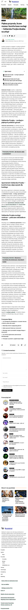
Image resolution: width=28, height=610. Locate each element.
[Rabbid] (14, 1)
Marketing (12, 400)
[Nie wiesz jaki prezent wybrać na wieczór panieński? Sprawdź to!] (5, 415)
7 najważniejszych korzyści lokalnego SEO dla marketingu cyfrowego (15, 403)
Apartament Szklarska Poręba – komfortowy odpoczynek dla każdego (12, 79)
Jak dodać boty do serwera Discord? (17, 477)
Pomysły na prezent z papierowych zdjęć (13, 338)
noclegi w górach (10, 312)
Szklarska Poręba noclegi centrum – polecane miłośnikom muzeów (13, 84)
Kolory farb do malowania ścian (9, 580)
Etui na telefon (5, 584)
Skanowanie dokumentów (7, 597)
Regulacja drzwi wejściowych (8, 599)
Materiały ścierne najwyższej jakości (12, 325)
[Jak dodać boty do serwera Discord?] (5, 476)
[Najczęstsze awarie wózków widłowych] (21, 509)
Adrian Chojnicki (11, 39)
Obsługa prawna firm (6, 588)
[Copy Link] (14, 36)
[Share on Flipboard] (10, 36)
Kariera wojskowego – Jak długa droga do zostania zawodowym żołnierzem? (7, 517)
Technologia (12, 427)
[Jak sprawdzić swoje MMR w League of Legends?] (5, 469)
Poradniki (12, 461)
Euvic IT (3, 590)
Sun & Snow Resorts (11, 204)
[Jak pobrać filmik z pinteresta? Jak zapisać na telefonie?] (5, 449)
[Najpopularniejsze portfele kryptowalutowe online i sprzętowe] (21, 493)
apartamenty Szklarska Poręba (16, 202)
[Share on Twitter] (7, 36)
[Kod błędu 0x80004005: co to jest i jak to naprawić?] (5, 442)
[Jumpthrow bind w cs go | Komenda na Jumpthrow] (5, 463)
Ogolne (3, 20)
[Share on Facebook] (5, 36)
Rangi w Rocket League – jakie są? (16, 423)
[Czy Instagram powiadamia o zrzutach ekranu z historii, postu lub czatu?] (5, 409)
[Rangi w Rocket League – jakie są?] (5, 422)
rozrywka (12, 414)
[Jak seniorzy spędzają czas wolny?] (7, 493)
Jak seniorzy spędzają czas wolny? (5, 500)
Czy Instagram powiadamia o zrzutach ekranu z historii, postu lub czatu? (17, 410)
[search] (25, 1)
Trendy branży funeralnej (7, 603)
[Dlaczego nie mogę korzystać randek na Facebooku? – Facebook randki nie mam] (5, 436)
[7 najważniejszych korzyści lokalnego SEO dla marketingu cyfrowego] (5, 402)
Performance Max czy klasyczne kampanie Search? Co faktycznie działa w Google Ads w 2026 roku (16, 457)
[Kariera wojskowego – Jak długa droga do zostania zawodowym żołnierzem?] (7, 509)
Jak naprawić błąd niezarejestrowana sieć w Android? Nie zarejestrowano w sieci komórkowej (17, 430)
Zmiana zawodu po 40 (6, 605)
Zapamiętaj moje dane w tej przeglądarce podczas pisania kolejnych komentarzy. (14, 386)
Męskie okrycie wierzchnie (7, 594)
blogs (17, 512)
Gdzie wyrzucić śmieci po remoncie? (12, 328)
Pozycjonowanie (5, 608)
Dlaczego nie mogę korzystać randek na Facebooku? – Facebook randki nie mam (16, 437)
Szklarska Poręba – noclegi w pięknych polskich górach (13, 75)
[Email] (12, 36)
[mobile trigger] (2, 1)
